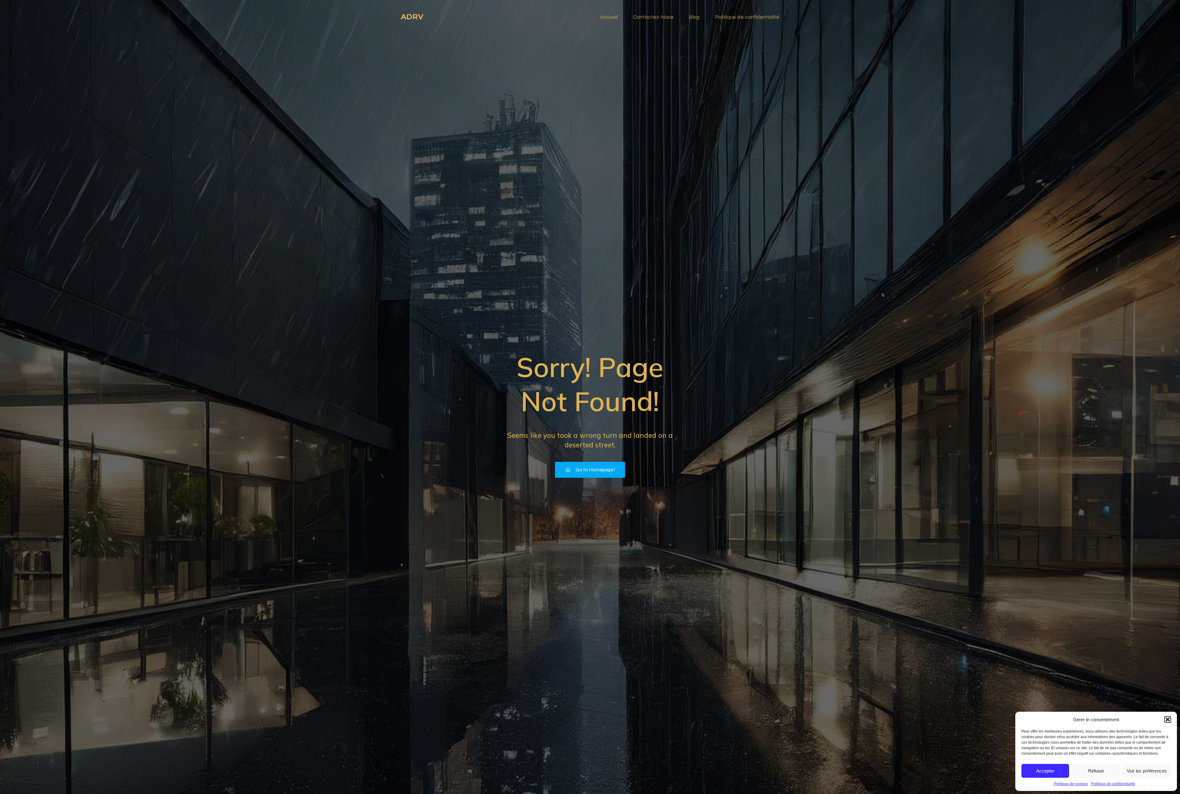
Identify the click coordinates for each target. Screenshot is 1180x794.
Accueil (609, 17)
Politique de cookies (1071, 784)
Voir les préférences (1147, 770)
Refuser (1096, 770)
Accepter (1045, 770)
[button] (1168, 719)
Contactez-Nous (653, 17)
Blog (694, 17)
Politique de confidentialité (1113, 784)
